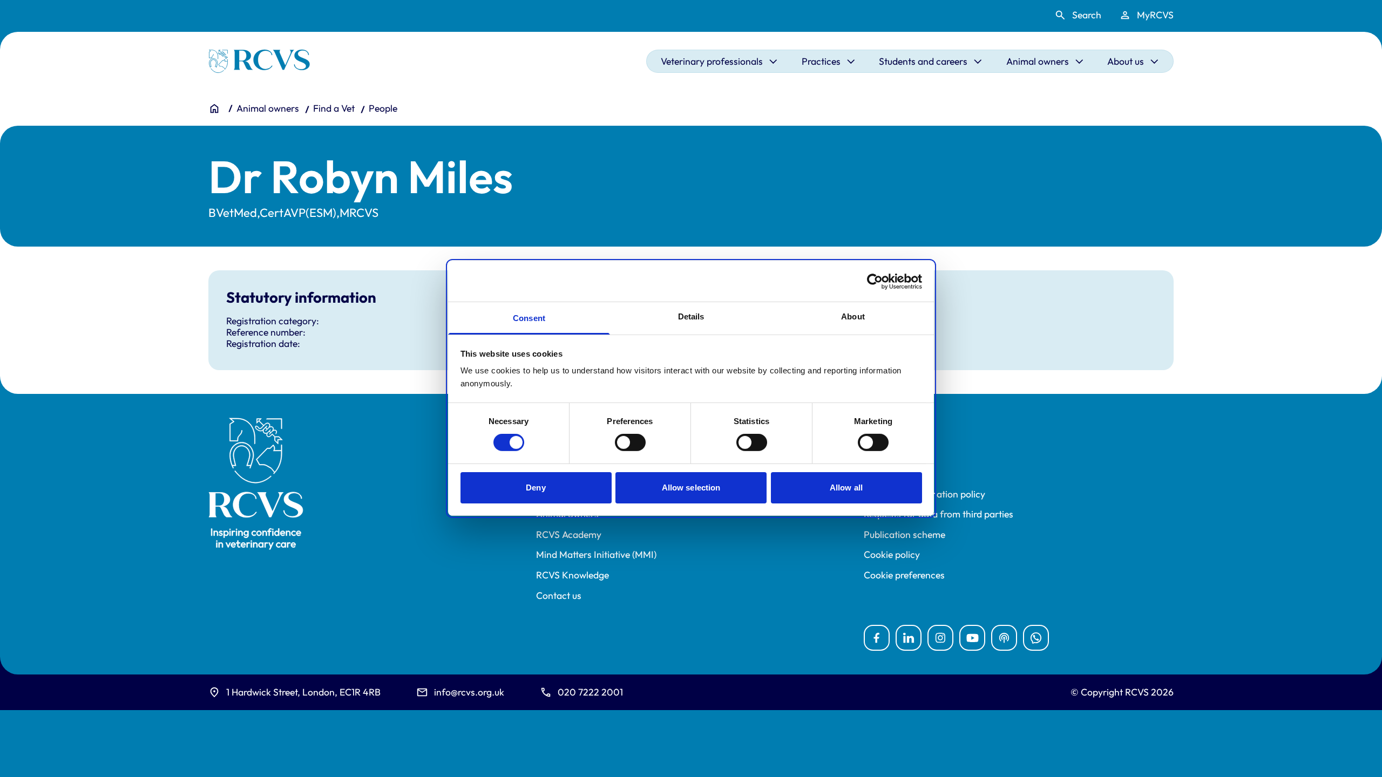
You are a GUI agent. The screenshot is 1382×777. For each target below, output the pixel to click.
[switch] (630, 442)
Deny (535, 487)
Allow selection (691, 487)
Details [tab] (691, 316)
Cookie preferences (904, 575)
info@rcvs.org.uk (469, 692)
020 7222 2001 (590, 692)
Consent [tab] (529, 318)
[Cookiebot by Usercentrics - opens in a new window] (875, 281)
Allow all (846, 487)
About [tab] (853, 316)
